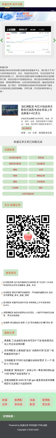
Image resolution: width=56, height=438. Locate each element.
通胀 (15, 181)
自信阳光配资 (15, 157)
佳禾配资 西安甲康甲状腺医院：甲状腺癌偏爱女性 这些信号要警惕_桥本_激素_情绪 (28, 294)
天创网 (15, 187)
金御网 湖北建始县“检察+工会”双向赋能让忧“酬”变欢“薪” (28, 322)
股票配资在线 (18, 402)
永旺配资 (41, 181)
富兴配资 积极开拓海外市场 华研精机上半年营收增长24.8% (27, 304)
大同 (41, 169)
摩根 (15, 169)
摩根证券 (41, 175)
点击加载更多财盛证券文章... (28, 141)
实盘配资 (32, 402)
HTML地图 (42, 425)
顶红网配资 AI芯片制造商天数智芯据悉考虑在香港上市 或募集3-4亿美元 (37, 109)
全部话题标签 (28, 193)
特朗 (15, 175)
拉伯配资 (41, 163)
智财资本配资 (15, 163)
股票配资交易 (46, 402)
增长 (41, 187)
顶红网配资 (26, 128)
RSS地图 (33, 425)
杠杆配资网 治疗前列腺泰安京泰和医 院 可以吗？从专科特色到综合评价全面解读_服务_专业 (28, 283)
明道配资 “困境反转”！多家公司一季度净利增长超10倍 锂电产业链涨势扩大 (29, 371)
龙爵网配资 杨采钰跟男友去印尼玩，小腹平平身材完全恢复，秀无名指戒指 (28, 314)
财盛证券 (4, 402)
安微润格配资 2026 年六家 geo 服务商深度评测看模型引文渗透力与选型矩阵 (29, 381)
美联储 (41, 157)
